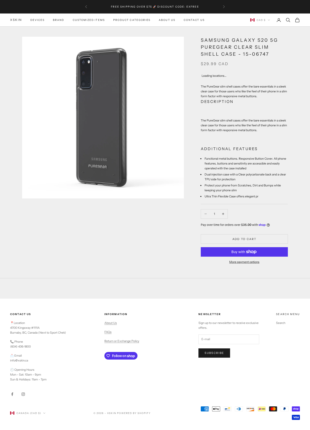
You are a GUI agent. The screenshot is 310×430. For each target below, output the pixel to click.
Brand (58, 20)
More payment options (244, 262)
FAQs (108, 332)
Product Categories (131, 20)
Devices (37, 20)
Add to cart (244, 239)
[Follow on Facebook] (12, 394)
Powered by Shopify (134, 413)
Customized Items (89, 20)
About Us (167, 20)
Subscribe (214, 353)
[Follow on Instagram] (23, 394)
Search (280, 323)
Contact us (194, 20)
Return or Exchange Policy (121, 341)
